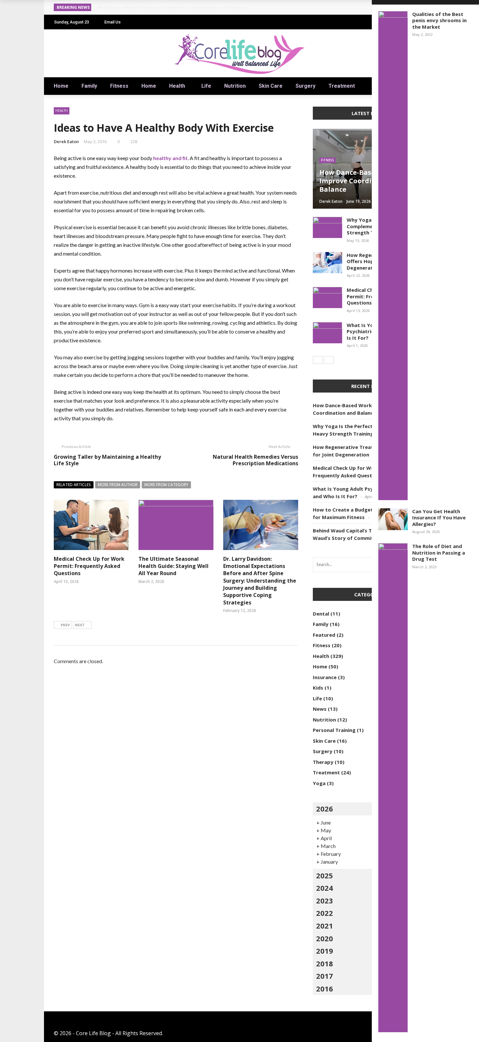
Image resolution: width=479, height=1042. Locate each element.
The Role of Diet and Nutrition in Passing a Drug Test (438, 552)
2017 (324, 976)
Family (89, 86)
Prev (65, 624)
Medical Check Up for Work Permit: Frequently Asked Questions (89, 566)
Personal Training (334, 730)
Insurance (325, 677)
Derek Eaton (66, 141)
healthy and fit (170, 158)
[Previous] (318, 360)
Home (61, 86)
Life (206, 86)
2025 (324, 875)
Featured (324, 635)
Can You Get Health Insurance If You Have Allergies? (439, 517)
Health (177, 86)
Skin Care (271, 86)
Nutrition (235, 86)
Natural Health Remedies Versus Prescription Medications (255, 460)
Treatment (341, 86)
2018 (324, 963)
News (320, 709)
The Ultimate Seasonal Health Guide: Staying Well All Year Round (173, 566)
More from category (166, 484)
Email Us (112, 22)
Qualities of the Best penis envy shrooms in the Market (439, 20)
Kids (318, 687)
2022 (324, 913)
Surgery (305, 86)
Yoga (319, 783)
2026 (324, 808)
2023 (324, 900)
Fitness (119, 86)
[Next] (329, 360)
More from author (118, 484)
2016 (324, 988)
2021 (324, 925)
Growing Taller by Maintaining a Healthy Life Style (107, 460)
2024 (324, 888)
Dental (321, 613)
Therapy (323, 762)
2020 (324, 938)
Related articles (73, 484)
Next (80, 624)
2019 (324, 951)
